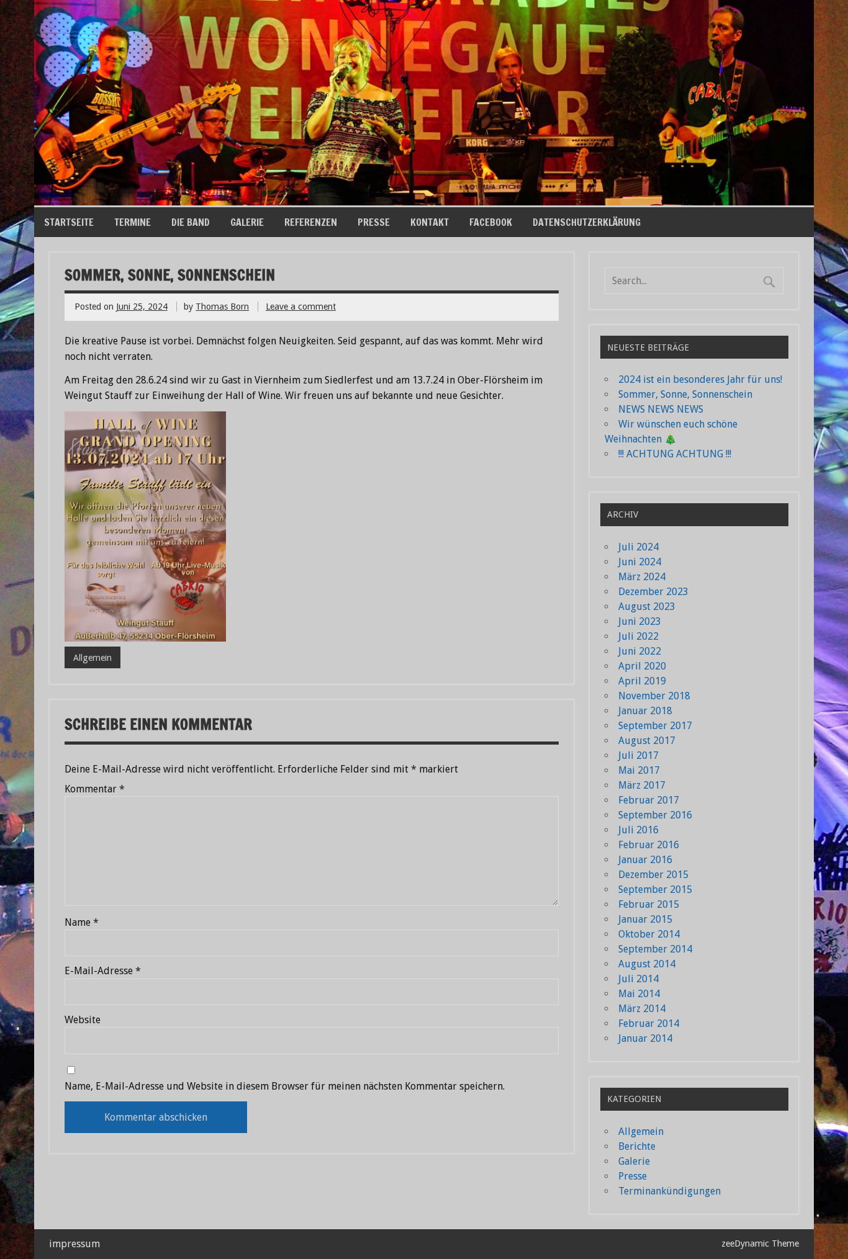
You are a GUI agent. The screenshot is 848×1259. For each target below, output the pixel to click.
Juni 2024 (639, 562)
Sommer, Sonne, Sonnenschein (685, 394)
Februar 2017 (648, 800)
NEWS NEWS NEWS (660, 409)
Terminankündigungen (669, 1191)
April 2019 (642, 681)
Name (82, 923)
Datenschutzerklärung (587, 222)
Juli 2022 (638, 636)
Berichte (637, 1146)
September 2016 (655, 815)
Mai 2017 (639, 770)
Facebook (490, 222)
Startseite (69, 222)
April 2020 (642, 666)
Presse (374, 222)
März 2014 (641, 1009)
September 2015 (655, 889)
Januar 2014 (645, 1038)
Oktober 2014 (649, 934)
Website (83, 1020)
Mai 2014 (639, 994)
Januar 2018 (645, 711)
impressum (74, 1244)
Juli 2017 (638, 755)
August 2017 (646, 740)
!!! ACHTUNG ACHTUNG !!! (674, 454)
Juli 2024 (638, 547)
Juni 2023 (639, 621)
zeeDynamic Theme (760, 1243)
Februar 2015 (648, 904)
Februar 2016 (648, 845)
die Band (190, 222)
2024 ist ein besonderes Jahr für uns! (700, 379)
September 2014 (655, 949)
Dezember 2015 (653, 874)
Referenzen (310, 222)
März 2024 (641, 577)
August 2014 (646, 964)
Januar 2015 (645, 919)
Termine (132, 222)
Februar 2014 (648, 1023)
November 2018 (654, 696)
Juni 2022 (639, 651)
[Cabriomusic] (424, 202)
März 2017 (641, 785)
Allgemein (92, 658)
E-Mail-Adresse (103, 971)
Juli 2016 (638, 830)
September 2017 (655, 726)
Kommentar (95, 789)
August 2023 (646, 606)
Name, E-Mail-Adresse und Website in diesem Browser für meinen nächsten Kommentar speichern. (285, 1086)
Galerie (247, 222)
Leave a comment (301, 306)
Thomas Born (222, 306)
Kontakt (429, 222)
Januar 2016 (645, 860)
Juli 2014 (638, 979)
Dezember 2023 (653, 592)
